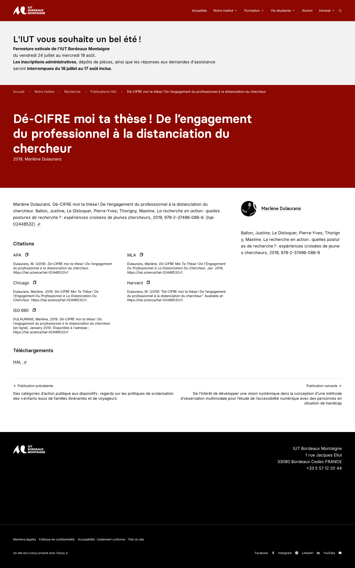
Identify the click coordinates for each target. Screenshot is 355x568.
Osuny (60, 553)
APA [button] (17, 255)
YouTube (329, 553)
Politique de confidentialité (57, 539)
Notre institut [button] (223, 10)
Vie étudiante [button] (281, 10)
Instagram (285, 553)
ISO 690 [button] (21, 310)
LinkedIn (307, 553)
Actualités (199, 10)
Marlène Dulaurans (281, 208)
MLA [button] (131, 255)
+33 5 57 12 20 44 (324, 468)
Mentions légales (24, 539)
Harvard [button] (135, 282)
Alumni (307, 10)
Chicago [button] (21, 282)
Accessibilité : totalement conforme (101, 539)
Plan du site (136, 539)
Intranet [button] (325, 10)
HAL (31, 362)
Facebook (261, 553)
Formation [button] (252, 10)
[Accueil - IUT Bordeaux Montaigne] (29, 10)
